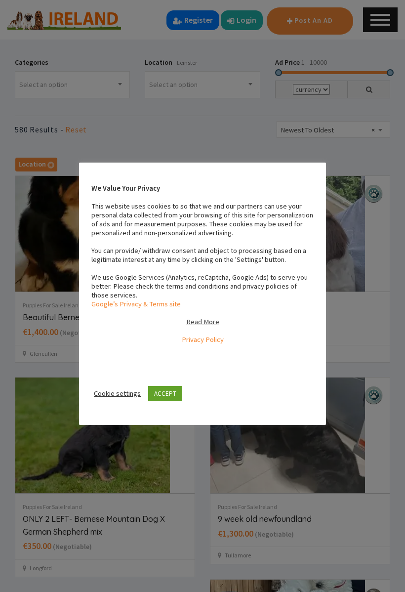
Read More (202, 321)
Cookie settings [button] (117, 393)
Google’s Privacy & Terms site (136, 303)
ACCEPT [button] (165, 393)
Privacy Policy (203, 339)
